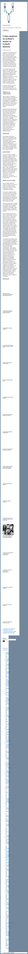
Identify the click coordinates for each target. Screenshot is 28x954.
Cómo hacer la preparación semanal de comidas (8, 664)
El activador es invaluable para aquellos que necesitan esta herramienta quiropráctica (8, 734)
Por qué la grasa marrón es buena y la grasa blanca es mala (7, 811)
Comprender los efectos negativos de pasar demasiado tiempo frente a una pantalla (8, 780)
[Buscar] (4, 641)
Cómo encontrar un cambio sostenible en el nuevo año (9, 632)
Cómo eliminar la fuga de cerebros (7, 655)
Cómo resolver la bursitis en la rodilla (7, 688)
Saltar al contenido (5, 1)
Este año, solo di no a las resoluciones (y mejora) (9, 629)
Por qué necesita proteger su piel (7, 886)
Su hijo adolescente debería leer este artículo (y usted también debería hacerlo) (8, 676)
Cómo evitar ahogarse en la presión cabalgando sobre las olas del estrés (8, 708)
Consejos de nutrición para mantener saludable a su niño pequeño (8, 842)
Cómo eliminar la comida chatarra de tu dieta (7, 825)
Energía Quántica (7, 25)
